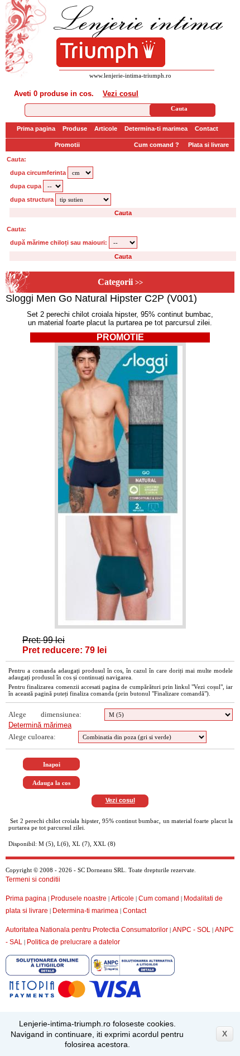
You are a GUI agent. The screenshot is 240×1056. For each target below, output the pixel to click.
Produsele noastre (79, 898)
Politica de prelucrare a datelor (73, 942)
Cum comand (158, 898)
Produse (75, 128)
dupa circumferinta (38, 172)
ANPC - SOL (191, 930)
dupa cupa (25, 186)
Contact (206, 128)
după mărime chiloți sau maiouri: (58, 242)
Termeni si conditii (33, 879)
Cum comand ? (156, 144)
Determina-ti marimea (156, 128)
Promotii (67, 144)
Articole (105, 128)
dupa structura (32, 199)
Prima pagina (36, 128)
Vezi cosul (120, 93)
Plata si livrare (208, 144)
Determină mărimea (39, 725)
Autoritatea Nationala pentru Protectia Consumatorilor (87, 930)
